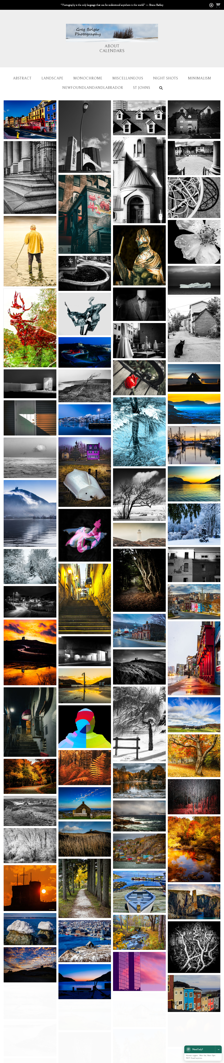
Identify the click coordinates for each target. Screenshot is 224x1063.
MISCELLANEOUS (127, 78)
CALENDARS (112, 50)
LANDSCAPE (52, 78)
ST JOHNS (141, 88)
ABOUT (112, 46)
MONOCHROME (87, 78)
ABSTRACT (22, 78)
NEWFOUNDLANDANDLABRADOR (92, 88)
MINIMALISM (199, 78)
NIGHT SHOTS (165, 78)
